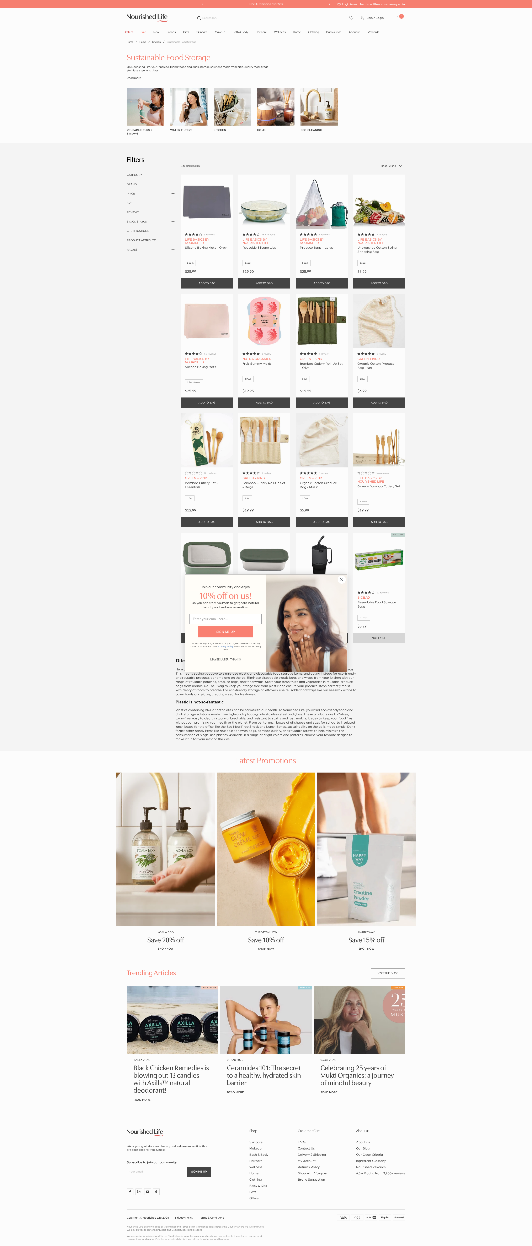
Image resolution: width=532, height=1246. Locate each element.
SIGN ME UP (225, 631)
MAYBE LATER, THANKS (225, 659)
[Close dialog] (341, 579)
